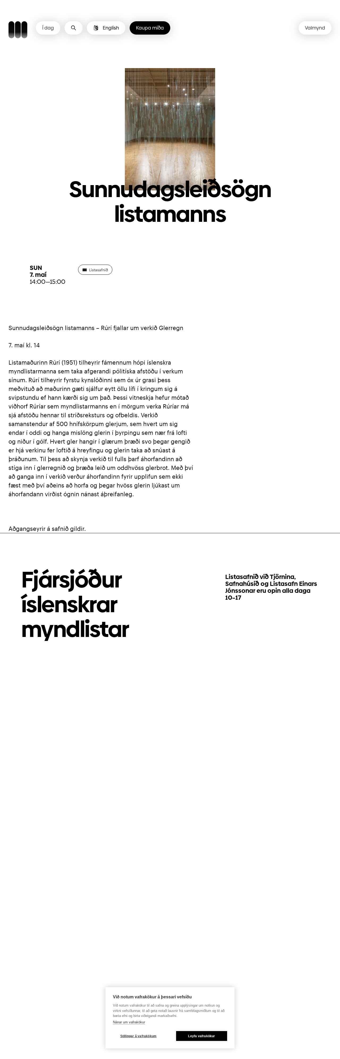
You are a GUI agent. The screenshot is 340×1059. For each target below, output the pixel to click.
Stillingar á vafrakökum (138, 1036)
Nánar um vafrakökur (129, 1022)
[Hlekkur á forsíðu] (17, 30)
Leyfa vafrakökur (201, 1036)
